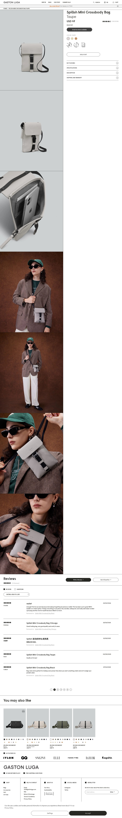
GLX (5, 792)
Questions (20, 589)
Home (5, 8)
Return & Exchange (29, 794)
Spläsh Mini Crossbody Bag (44, 613)
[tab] (78, 580)
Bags (5, 787)
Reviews (8, 589)
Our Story (47, 787)
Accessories (7, 790)
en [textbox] (107, 2)
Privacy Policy (28, 799)
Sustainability (48, 790)
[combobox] (98, 2)
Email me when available (79, 29)
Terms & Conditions (29, 796)
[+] (117, 6)
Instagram (67, 787)
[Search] (94, 2)
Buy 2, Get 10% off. (55, 6)
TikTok (66, 790)
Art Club (6, 794)
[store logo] (12, 2)
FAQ (25, 792)
